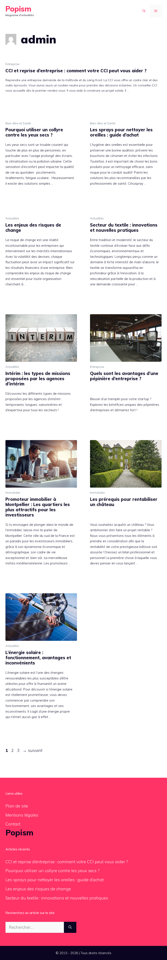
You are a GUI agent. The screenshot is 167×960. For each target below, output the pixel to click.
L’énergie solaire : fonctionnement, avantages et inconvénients (38, 658)
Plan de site (16, 806)
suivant (32, 750)
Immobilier (12, 493)
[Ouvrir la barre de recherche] (144, 10)
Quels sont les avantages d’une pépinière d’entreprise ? (124, 376)
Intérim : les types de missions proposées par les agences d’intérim (37, 378)
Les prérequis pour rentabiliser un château (123, 501)
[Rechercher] (70, 927)
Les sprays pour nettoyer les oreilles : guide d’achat (121, 132)
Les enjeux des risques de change (33, 227)
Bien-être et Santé (18, 123)
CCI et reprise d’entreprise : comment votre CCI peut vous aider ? (76, 70)
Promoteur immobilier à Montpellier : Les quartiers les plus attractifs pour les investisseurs (37, 507)
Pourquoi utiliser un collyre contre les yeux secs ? (34, 132)
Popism (18, 8)
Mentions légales (21, 815)
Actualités (12, 218)
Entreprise (12, 64)
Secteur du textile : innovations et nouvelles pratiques (123, 227)
